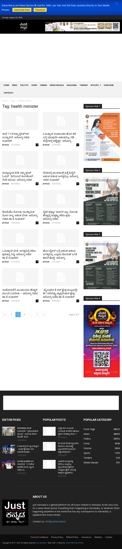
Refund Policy (72, 537)
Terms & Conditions (39, 537)
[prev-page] (5, 314)
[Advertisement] (61, 57)
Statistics (98, 537)
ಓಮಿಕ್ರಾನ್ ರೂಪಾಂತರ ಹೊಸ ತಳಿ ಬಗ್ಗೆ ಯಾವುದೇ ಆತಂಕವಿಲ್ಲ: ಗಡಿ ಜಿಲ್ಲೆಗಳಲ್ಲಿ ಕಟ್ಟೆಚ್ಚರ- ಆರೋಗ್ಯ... (59, 137)
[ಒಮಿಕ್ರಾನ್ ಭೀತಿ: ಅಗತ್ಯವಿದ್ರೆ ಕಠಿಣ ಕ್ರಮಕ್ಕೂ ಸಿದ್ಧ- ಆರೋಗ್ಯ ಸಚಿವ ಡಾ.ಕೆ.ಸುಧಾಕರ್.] (20, 238)
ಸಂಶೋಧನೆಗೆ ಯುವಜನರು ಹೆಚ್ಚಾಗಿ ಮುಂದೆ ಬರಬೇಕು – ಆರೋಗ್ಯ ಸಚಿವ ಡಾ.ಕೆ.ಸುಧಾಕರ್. (20, 293)
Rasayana (72, 85)
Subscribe (109, 85)
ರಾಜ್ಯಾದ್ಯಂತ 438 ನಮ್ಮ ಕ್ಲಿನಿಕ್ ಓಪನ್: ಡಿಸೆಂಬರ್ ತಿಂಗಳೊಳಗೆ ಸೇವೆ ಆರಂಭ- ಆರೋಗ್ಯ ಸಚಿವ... (18, 176)
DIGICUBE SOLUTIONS (74, 543)
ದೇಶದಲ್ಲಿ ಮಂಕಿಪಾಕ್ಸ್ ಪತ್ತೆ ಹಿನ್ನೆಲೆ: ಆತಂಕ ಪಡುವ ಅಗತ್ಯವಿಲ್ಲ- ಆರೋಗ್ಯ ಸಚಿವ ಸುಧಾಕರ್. (60, 176)
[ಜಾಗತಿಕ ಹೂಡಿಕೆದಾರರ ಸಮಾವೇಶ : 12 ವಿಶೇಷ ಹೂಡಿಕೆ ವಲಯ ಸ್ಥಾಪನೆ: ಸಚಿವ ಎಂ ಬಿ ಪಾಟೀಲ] (8, 464)
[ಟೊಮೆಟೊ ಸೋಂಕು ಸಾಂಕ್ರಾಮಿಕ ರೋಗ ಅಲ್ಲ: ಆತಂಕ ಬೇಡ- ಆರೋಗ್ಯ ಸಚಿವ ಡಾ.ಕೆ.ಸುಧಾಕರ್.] (20, 199)
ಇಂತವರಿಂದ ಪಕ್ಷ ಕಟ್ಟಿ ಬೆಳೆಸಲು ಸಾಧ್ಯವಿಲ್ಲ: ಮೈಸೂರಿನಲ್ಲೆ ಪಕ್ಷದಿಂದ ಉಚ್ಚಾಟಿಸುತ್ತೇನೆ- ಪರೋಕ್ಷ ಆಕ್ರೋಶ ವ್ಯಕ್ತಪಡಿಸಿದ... (67, 467)
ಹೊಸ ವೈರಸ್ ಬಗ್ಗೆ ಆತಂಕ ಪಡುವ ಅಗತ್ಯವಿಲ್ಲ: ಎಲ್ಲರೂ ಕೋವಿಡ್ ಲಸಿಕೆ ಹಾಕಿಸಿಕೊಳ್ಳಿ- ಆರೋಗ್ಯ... (60, 254)
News (14, 85)
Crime (34, 85)
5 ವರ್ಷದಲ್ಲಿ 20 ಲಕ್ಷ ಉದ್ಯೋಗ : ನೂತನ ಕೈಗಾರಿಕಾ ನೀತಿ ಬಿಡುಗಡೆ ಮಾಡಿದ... (27, 449)
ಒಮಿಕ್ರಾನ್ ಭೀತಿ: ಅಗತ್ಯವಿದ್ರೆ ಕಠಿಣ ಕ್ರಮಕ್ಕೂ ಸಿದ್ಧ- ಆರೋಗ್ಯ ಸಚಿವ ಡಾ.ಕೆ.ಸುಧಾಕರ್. (19, 254)
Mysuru (95, 85)
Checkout (40, 9)
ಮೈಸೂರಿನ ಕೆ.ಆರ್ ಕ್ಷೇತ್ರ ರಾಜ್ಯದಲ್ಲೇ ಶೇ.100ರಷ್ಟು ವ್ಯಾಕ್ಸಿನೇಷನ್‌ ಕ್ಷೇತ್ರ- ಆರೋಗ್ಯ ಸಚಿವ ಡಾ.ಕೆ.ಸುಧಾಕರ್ (60, 293)
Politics (24, 85)
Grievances (86, 537)
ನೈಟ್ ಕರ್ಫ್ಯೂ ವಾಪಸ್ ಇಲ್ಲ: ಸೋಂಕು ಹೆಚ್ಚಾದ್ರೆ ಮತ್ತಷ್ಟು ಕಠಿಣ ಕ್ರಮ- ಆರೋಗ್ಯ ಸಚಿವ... (60, 215)
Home (6, 85)
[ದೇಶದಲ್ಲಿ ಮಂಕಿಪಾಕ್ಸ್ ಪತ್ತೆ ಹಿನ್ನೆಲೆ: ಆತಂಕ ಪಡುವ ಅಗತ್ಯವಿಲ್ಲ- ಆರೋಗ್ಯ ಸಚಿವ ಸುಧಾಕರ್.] (61, 160)
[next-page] (44, 314)
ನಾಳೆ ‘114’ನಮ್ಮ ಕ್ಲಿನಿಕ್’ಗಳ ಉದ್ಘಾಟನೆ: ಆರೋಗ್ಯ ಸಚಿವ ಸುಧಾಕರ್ (15, 137)
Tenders (84, 85)
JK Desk (5, 144)
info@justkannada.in (55, 521)
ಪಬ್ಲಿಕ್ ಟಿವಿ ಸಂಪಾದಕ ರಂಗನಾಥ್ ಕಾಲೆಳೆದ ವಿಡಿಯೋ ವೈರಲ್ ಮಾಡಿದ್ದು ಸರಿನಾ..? (68, 431)
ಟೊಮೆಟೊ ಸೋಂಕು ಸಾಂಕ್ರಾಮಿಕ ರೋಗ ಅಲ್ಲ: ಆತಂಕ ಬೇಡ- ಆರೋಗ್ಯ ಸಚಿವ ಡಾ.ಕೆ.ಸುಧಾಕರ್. (19, 215)
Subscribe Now (22, 9)
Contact (108, 537)
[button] (117, 4)
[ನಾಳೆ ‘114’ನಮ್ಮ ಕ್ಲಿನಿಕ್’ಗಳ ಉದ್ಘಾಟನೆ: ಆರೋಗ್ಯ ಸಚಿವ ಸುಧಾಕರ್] (20, 121)
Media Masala (57, 85)
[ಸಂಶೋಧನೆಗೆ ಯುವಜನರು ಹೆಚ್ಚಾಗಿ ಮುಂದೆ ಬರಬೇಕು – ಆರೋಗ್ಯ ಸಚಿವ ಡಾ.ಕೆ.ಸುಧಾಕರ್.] (20, 277)
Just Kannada (41, 543)
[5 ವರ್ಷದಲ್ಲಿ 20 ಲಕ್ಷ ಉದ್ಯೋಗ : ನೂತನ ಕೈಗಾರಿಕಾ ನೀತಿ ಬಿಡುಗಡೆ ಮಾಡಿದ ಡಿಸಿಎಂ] (8, 449)
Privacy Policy (57, 537)
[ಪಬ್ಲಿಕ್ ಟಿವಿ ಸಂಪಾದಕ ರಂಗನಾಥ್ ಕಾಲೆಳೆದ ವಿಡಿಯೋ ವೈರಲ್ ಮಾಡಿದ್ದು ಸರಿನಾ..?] (49, 431)
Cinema (43, 85)
